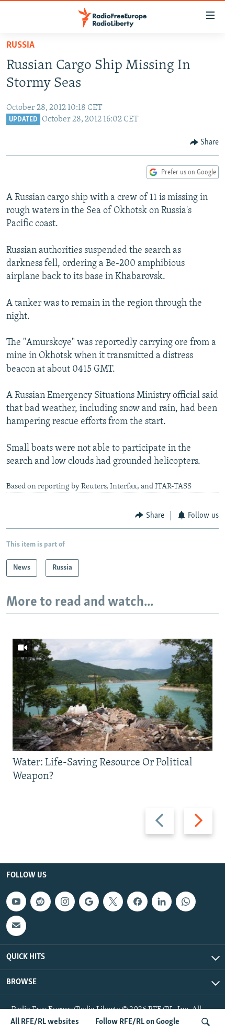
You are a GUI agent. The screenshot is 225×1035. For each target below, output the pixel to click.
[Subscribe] (16, 926)
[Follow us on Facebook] (137, 901)
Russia (20, 45)
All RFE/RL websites (44, 1022)
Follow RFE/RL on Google (137, 1022)
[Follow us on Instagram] (65, 901)
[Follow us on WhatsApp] (186, 901)
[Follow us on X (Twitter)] (113, 901)
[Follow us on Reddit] (40, 901)
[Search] (205, 1022)
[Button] (204, 142)
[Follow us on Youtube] (16, 901)
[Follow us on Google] (89, 901)
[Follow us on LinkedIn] (162, 901)
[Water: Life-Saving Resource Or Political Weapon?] (112, 695)
